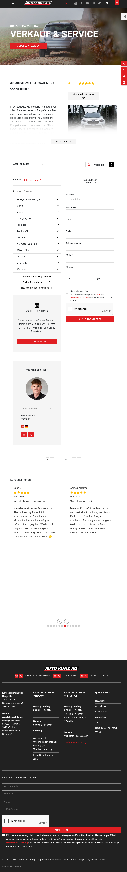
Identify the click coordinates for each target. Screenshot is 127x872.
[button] (48, 626)
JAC (97, 722)
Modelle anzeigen (28, 46)
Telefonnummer (73, 243)
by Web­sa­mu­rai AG (97, 859)
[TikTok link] (99, 3)
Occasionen (101, 706)
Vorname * (71, 207)
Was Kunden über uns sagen (83, 96)
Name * (69, 219)
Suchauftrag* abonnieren (35, 282)
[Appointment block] (124, 82)
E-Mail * (69, 231)
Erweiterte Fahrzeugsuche (35, 276)
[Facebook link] (81, 3)
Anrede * (70, 194)
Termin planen (36, 341)
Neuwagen (100, 701)
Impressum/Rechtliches (49, 859)
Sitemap (6, 859)
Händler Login (78, 859)
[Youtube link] (75, 3)
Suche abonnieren (90, 319)
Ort (98, 279)
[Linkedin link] (87, 3)
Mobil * (69, 255)
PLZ (68, 279)
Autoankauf (101, 717)
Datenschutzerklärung (79, 297)
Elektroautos (101, 711)
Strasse (69, 267)
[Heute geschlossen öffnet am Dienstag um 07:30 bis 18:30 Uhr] (124, 16)
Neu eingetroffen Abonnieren (35, 288)
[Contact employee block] (124, 76)
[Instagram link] (93, 3)
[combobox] (56, 164)
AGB (98, 295)
